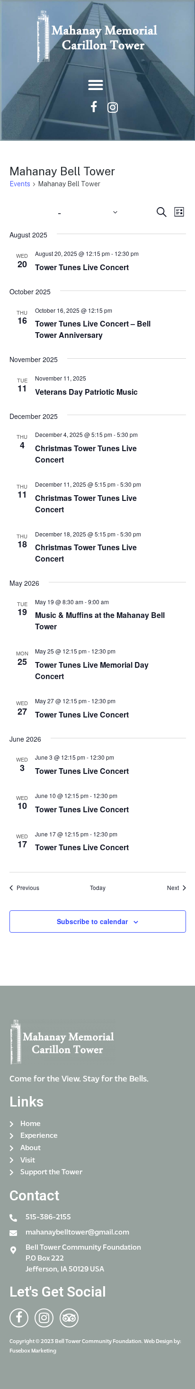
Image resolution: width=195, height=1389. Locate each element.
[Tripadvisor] (69, 1317)
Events (19, 184)
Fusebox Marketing (32, 1351)
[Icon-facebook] (94, 107)
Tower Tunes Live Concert (82, 267)
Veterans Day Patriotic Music (86, 391)
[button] (95, 85)
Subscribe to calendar (92, 921)
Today (98, 887)
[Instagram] (113, 107)
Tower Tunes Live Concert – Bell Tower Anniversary (93, 329)
